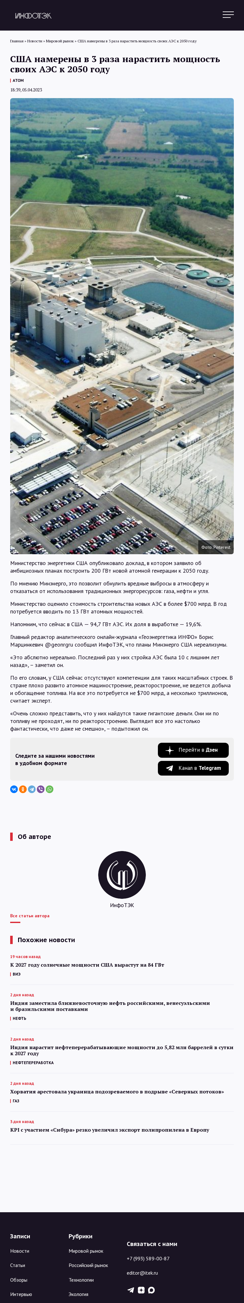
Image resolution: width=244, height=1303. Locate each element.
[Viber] (40, 789)
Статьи (17, 1265)
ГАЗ (16, 1101)
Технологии (81, 1280)
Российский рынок (88, 1265)
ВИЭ (17, 974)
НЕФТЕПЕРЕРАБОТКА (33, 1062)
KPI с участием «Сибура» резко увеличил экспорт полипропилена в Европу (109, 1130)
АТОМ (18, 80)
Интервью (21, 1294)
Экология (78, 1294)
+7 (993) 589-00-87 (148, 1258)
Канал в (200, 767)
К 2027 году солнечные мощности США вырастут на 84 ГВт (87, 965)
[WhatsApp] (49, 789)
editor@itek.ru (142, 1273)
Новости (19, 1251)
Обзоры (18, 1280)
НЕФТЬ (19, 1018)
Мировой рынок (86, 1251)
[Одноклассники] (23, 789)
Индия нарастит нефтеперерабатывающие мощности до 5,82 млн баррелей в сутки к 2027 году (122, 1050)
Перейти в (198, 749)
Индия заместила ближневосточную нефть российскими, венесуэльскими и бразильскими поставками (110, 1006)
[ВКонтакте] (14, 789)
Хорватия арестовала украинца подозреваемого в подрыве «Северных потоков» (117, 1092)
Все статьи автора (30, 916)
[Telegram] (32, 789)
